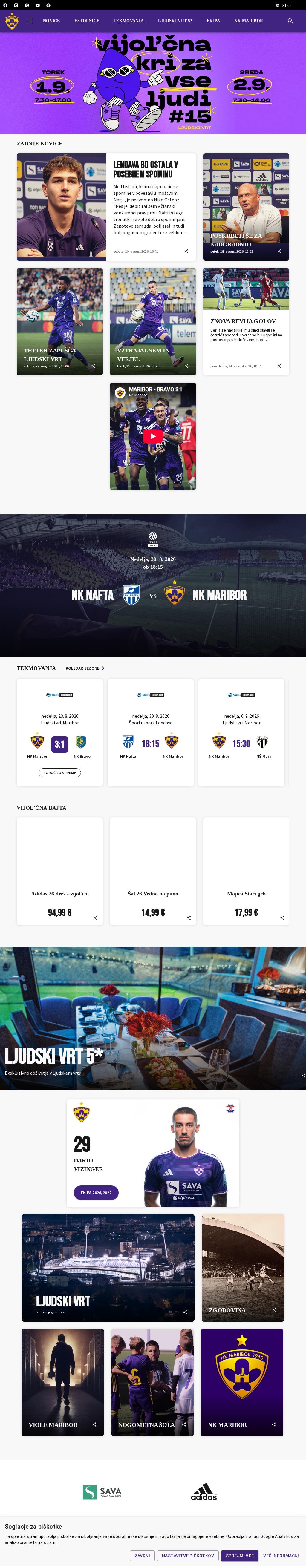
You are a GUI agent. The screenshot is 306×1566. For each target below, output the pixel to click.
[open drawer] (30, 21)
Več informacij (281, 1555)
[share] (186, 251)
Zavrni (142, 1555)
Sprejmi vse (240, 1555)
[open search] (292, 21)
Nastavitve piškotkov (188, 1555)
